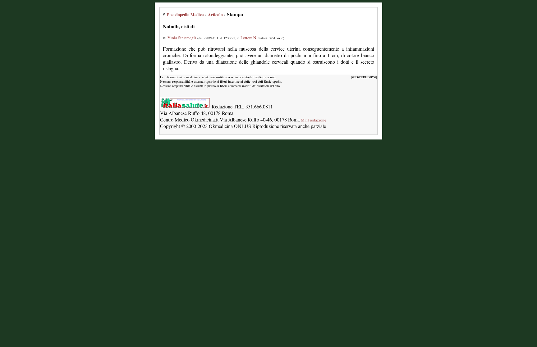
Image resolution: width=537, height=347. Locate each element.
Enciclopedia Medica (185, 14)
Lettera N (248, 37)
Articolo (215, 14)
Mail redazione (313, 120)
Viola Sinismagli (182, 37)
